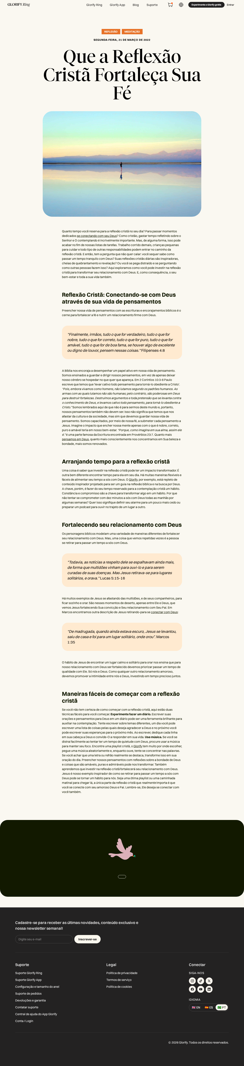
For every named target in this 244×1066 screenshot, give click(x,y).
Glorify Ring (94, 5)
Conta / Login (24, 1021)
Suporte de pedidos (28, 993)
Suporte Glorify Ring (28, 973)
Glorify (133, 479)
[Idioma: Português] (181, 4)
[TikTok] (200, 980)
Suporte (152, 5)
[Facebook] (192, 989)
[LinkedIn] (209, 989)
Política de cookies (119, 986)
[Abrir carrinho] (170, 4)
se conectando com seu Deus (97, 236)
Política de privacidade (121, 973)
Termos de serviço (119, 980)
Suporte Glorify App (28, 980)
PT (222, 1007)
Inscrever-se (87, 939)
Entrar (230, 4)
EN (196, 1007)
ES (209, 1007)
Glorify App (117, 5)
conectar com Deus (164, 612)
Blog (136, 5)
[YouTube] (200, 989)
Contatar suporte (26, 1007)
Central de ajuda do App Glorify (36, 1014)
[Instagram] (192, 980)
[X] (209, 980)
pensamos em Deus (75, 439)
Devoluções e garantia (30, 1000)
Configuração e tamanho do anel (37, 986)
